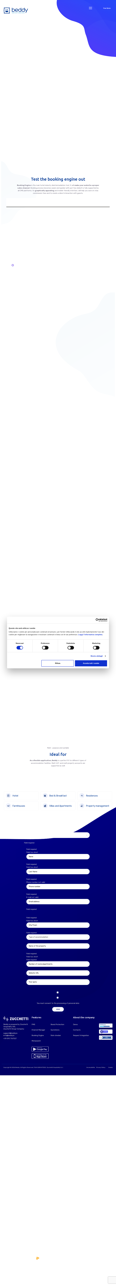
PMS (33, 1024)
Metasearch (36, 1041)
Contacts (77, 1030)
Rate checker (56, 1035)
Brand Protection (57, 1024)
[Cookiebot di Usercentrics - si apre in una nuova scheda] (97, 620)
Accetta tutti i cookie (91, 663)
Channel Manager (38, 1030)
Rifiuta (57, 663)
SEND (58, 1009)
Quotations (55, 1030)
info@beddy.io (8, 1035)
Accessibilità (90, 1067)
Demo (75, 1024)
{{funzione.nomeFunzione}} (42, 836)
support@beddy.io (10, 1033)
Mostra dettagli (97, 656)
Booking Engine (38, 1035)
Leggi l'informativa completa (90, 634)
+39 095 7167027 (10, 1039)
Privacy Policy (100, 1067)
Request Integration (81, 1035)
